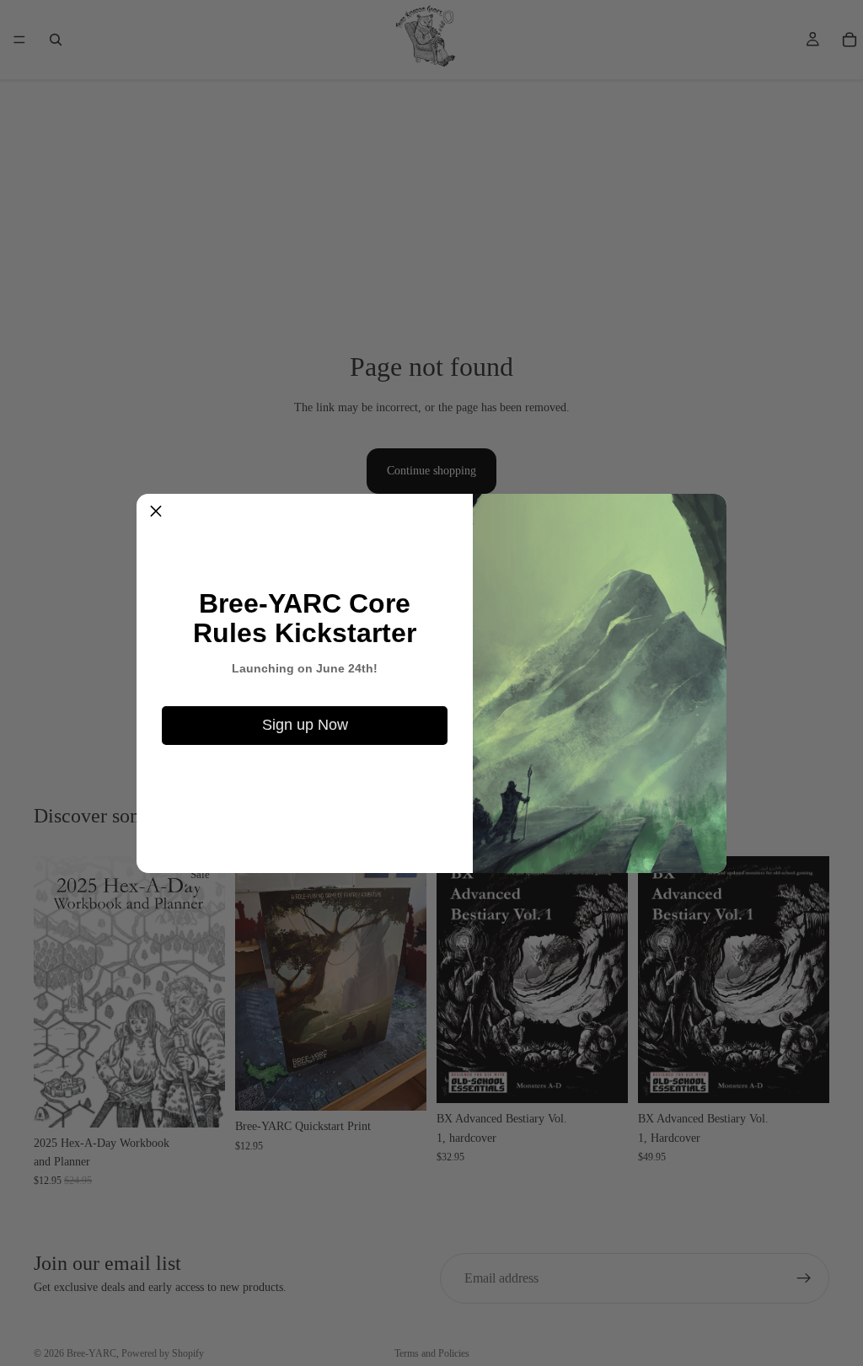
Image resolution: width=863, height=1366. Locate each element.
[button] (156, 513)
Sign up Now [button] (305, 724)
